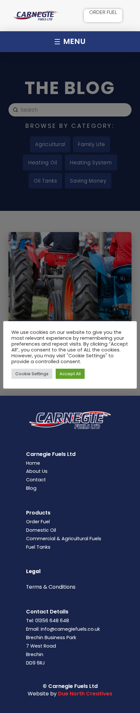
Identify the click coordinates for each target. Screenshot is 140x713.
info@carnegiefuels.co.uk (70, 629)
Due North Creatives (85, 693)
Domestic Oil (41, 530)
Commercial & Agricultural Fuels (63, 538)
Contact (36, 479)
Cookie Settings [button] (32, 374)
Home (33, 463)
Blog (31, 488)
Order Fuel (38, 521)
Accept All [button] (70, 374)
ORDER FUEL (103, 12)
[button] (70, 41)
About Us (37, 471)
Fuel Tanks (38, 547)
